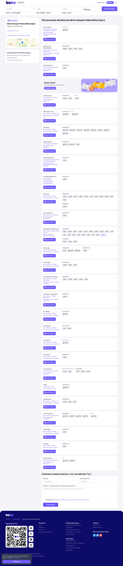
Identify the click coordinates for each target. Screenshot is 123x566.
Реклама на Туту (70, 545)
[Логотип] (11, 3)
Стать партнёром (71, 541)
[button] (31, 528)
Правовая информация (45, 532)
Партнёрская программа (73, 548)
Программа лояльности (73, 529)
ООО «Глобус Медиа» (34, 554)
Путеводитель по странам (73, 532)
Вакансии (41, 527)
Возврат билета (70, 534)
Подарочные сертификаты (73, 525)
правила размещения (82, 500)
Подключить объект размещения (75, 543)
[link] (50, 88)
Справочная (101, 2)
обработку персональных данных (65, 500)
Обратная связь (97, 527)
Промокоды (69, 527)
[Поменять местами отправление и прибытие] (33, 9)
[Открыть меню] (116, 3)
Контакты (41, 529)
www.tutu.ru (34, 556)
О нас (40, 525)
